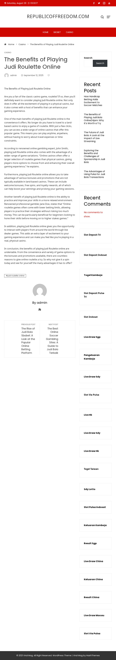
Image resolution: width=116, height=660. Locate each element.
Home (45, 32)
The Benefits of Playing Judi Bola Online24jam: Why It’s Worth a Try (94, 119)
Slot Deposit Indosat (95, 255)
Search (88, 57)
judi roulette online (15, 275)
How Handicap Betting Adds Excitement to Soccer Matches (93, 101)
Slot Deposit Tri (92, 234)
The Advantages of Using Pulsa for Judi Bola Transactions (94, 174)
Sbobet (57, 32)
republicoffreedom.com (58, 16)
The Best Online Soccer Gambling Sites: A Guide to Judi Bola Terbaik (52, 339)
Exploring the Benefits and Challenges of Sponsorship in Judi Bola (94, 156)
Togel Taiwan (91, 468)
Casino (69, 32)
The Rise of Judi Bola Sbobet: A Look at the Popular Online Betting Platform (28, 339)
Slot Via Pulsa (91, 394)
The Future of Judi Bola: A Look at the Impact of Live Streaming (94, 137)
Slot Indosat (91, 316)
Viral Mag (78, 655)
